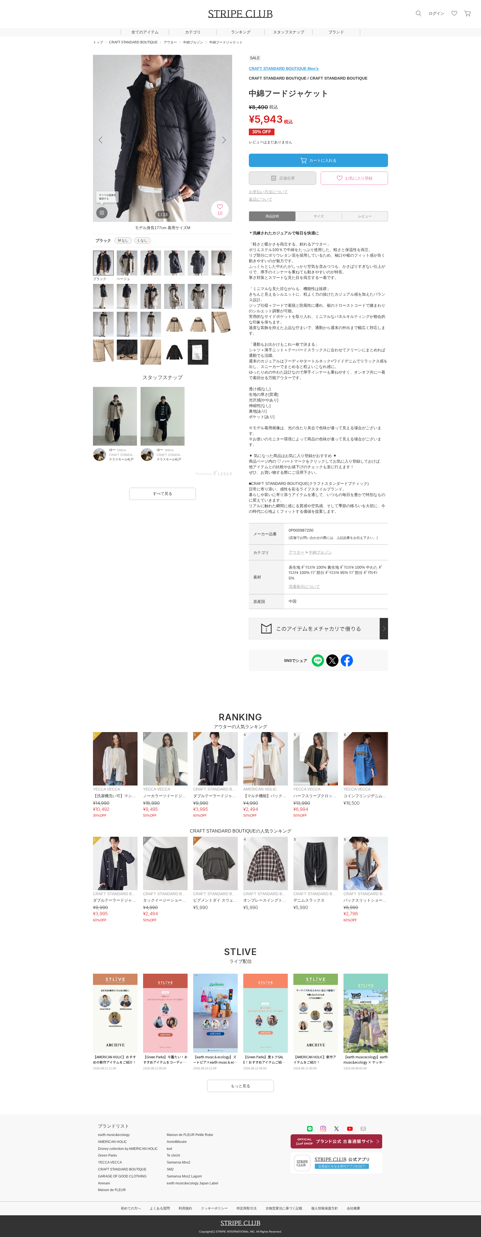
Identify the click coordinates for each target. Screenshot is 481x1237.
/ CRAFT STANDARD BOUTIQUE (308, 78)
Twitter (336, 1128)
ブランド (336, 32)
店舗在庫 (287, 178)
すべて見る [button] (162, 493)
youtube (349, 1128)
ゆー (112, 450)
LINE (309, 1128)
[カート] (467, 13)
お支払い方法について (268, 192)
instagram (323, 1128)
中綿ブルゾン (320, 552)
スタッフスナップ (288, 32)
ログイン (436, 13)
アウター (296, 552)
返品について (260, 199)
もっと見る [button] (240, 1086)
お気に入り (454, 13)
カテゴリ (193, 32)
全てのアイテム (145, 32)
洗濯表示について (304, 586)
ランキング (241, 32)
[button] (224, 140)
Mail (363, 1128)
